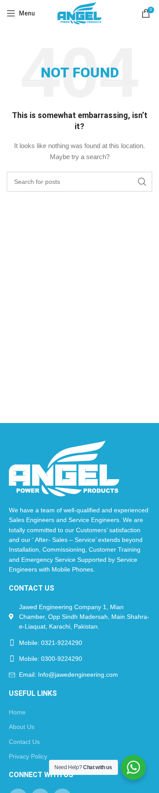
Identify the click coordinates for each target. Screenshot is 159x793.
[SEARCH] (142, 182)
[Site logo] (79, 12)
